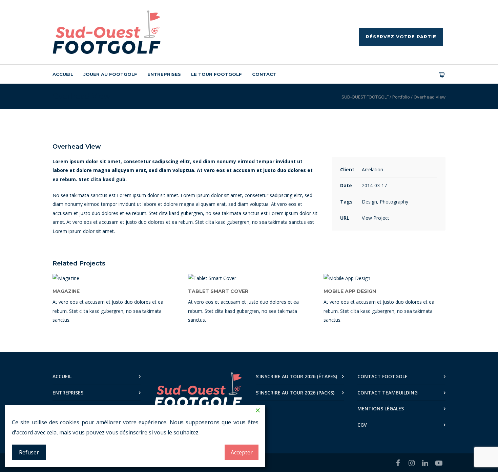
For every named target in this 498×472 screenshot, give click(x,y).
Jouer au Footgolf (110, 74)
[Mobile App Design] (384, 278)
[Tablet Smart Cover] (249, 278)
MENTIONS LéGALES (380, 408)
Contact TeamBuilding (387, 392)
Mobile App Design (350, 291)
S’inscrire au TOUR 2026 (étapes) (296, 376)
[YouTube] (438, 463)
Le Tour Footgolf (216, 74)
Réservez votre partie (401, 36)
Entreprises (164, 74)
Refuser (29, 452)
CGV (362, 425)
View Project (375, 218)
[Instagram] (411, 463)
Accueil (63, 74)
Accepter (242, 452)
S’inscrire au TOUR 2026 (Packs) (295, 392)
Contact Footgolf (382, 376)
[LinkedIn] (425, 463)
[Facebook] (398, 463)
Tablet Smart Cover (218, 291)
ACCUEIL (62, 376)
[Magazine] (113, 278)
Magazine (66, 291)
